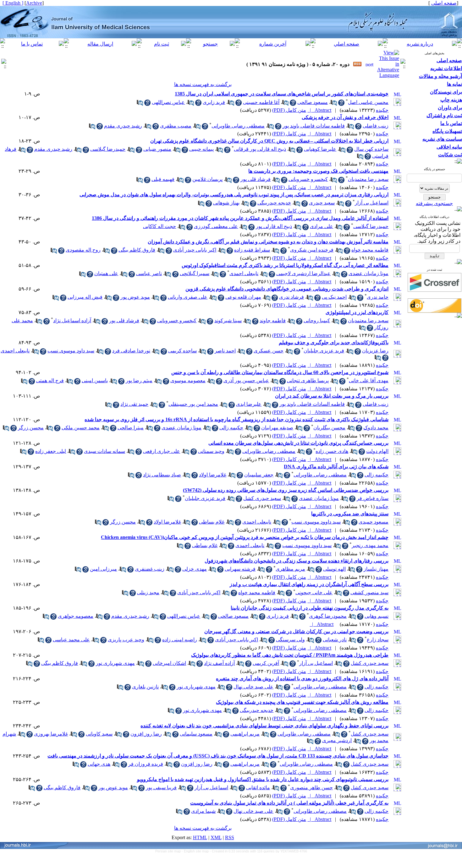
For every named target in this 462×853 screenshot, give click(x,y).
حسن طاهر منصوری (311, 787)
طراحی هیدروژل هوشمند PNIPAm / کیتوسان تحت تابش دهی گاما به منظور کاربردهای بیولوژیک (289, 655)
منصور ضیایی (157, 149)
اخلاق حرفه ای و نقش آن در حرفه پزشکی (345, 117)
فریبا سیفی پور (161, 787)
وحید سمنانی (211, 451)
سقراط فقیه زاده (252, 250)
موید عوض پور (135, 297)
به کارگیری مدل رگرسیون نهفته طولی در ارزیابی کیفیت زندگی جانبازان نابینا (309, 608)
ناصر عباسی (149, 273)
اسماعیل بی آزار (371, 202)
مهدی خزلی (194, 569)
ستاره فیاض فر (372, 498)
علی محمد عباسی (71, 639)
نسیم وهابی (376, 616)
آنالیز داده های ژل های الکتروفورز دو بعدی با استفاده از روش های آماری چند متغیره (302, 678)
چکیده (382, 110)
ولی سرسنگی (290, 639)
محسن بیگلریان (329, 427)
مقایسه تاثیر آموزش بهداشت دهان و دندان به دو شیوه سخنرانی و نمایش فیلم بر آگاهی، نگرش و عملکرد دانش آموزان (268, 241)
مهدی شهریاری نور (115, 663)
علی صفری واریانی (187, 297)
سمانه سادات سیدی (104, 451)
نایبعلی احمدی (243, 273)
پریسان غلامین (207, 179)
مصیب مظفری (175, 125)
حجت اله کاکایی (159, 226)
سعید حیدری (322, 202)
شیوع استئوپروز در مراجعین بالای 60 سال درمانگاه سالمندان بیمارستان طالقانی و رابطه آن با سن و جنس (279, 372)
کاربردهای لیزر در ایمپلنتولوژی (357, 312)
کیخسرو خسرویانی (308, 179)
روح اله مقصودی (83, 250)
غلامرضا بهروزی (51, 733)
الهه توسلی (334, 569)
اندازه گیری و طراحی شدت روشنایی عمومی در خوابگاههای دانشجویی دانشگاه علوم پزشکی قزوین (286, 288)
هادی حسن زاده (332, 451)
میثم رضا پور (139, 380)
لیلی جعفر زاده (50, 451)
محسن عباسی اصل (368, 102)
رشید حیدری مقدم (123, 125)
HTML (200, 837)
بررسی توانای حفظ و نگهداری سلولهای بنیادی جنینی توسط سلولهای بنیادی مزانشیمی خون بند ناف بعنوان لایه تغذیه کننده (264, 725)
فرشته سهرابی (240, 569)
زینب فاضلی (375, 125)
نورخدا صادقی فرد (131, 350)
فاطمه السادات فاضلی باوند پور (312, 404)
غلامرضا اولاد (212, 474)
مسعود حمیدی (373, 521)
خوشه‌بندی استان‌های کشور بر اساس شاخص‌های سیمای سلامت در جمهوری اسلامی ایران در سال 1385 (281, 93)
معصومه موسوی (188, 380)
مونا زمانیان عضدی (368, 273)
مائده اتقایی (258, 787)
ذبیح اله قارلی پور (274, 226)
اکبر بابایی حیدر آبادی (194, 250)
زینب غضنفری (149, 569)
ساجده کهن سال (371, 149)
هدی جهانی (99, 764)
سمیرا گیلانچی (194, 273)
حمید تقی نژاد (134, 404)
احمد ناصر (225, 350)
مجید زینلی (148, 592)
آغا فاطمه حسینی (261, 102)
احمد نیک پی (334, 297)
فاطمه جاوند (273, 320)
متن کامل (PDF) (289, 110)
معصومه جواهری (75, 616)
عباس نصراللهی (168, 102)
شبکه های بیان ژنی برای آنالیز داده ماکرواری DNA (336, 466)
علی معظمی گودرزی (216, 226)
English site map (197, 851)
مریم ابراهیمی (245, 733)
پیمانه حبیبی (201, 149)
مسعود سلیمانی (196, 733)
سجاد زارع (377, 639)
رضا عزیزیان (375, 350)
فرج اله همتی (50, 380)
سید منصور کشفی (369, 592)
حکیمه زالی (231, 427)
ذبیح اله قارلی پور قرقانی (260, 149)
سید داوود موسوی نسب (316, 521)
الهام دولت (377, 451)
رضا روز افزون (146, 733)
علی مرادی (321, 226)
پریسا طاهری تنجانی (308, 380)
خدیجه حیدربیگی (274, 202)
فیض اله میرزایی (85, 297)
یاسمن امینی (95, 380)
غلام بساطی (211, 521)
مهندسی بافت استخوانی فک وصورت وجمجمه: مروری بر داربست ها (318, 171)
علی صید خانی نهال (253, 686)
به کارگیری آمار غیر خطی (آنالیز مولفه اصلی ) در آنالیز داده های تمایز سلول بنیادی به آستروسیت (289, 803)
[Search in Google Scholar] (341, 104)
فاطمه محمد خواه (369, 250)
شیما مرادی (203, 811)
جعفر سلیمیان (258, 474)
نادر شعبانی (335, 639)
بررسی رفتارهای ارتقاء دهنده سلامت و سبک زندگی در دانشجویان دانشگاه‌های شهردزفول (296, 560)
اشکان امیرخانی (169, 663)
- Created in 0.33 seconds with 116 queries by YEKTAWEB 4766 (258, 851)
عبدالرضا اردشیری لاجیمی (303, 273)
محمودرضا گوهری (328, 616)
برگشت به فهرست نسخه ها (203, 84)
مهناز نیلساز (376, 569)
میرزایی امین (103, 569)
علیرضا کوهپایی (320, 149)
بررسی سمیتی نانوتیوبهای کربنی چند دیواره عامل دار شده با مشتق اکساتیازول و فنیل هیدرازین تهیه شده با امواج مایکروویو (262, 779)
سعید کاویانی (99, 733)
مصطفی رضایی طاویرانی (238, 125)
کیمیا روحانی (317, 320)
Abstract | (319, 110)
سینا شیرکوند (228, 320)
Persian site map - (169, 851)
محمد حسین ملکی (81, 427)
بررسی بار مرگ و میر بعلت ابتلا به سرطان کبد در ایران (331, 396)
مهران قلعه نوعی (243, 297)
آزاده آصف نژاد (219, 663)
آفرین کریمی (266, 663)
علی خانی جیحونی (314, 592)
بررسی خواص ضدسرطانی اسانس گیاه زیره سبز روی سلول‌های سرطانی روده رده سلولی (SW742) (285, 490)
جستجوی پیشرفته (434, 203)
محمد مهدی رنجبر (370, 545)
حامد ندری (377, 297)
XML (216, 837)
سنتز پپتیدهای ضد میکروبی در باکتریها (349, 513)
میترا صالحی (131, 427)
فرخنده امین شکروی (311, 250)
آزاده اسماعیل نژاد (72, 320)
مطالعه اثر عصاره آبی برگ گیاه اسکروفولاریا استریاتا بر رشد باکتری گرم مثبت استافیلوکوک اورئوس (285, 265)
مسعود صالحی (312, 102)
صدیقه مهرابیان (277, 427)
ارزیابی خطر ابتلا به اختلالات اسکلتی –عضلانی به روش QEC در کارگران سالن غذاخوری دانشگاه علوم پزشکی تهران (269, 141)
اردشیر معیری (337, 740)
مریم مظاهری (290, 569)
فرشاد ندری (291, 297)
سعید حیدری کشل (262, 498)
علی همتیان (106, 273)
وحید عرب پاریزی (126, 639)
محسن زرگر (31, 427)
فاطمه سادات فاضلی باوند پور (314, 125)
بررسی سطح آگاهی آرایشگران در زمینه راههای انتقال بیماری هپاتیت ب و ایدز (309, 584)
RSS (229, 837)
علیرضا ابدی (248, 404)
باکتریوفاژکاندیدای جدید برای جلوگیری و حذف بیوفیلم (333, 342)
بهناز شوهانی (226, 202)
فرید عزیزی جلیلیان (324, 350)
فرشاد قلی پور (255, 179)
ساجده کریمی (182, 350)
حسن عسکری (268, 350)
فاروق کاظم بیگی (136, 250)
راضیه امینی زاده (179, 639)
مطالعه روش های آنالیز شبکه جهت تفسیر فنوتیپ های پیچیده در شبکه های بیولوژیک (302, 702)
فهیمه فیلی (162, 179)
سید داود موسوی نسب (70, 350)
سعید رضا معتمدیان (368, 179)
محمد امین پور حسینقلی (193, 404)
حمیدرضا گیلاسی (107, 149)
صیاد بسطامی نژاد (162, 474)
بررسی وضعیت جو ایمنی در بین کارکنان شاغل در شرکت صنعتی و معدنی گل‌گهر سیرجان (296, 631)
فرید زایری (214, 102)
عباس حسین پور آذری (246, 380)
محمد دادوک (375, 427)
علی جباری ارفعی (161, 451)
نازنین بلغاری (145, 686)
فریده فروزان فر (145, 764)
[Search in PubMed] (334, 104)
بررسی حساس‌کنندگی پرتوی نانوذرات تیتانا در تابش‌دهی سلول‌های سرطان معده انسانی (298, 443)
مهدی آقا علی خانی (368, 380)
